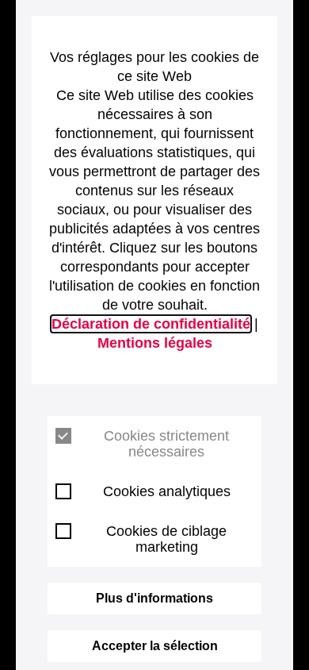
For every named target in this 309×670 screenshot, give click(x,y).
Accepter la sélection (155, 646)
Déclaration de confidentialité (151, 324)
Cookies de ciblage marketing (166, 539)
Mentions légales (154, 343)
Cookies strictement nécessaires (166, 444)
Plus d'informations (154, 598)
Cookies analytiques (167, 491)
